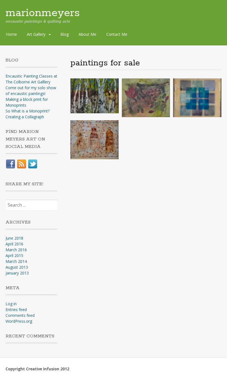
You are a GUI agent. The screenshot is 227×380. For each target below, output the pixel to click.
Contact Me (116, 34)
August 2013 (17, 267)
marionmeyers (43, 13)
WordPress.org (19, 321)
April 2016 (14, 244)
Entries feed (16, 309)
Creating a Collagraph (25, 116)
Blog (64, 34)
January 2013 (17, 273)
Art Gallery (36, 34)
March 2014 (16, 261)
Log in (11, 303)
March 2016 (16, 249)
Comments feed (20, 315)
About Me (87, 34)
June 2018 (14, 238)
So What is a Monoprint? (28, 111)
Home (11, 34)
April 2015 (14, 255)
